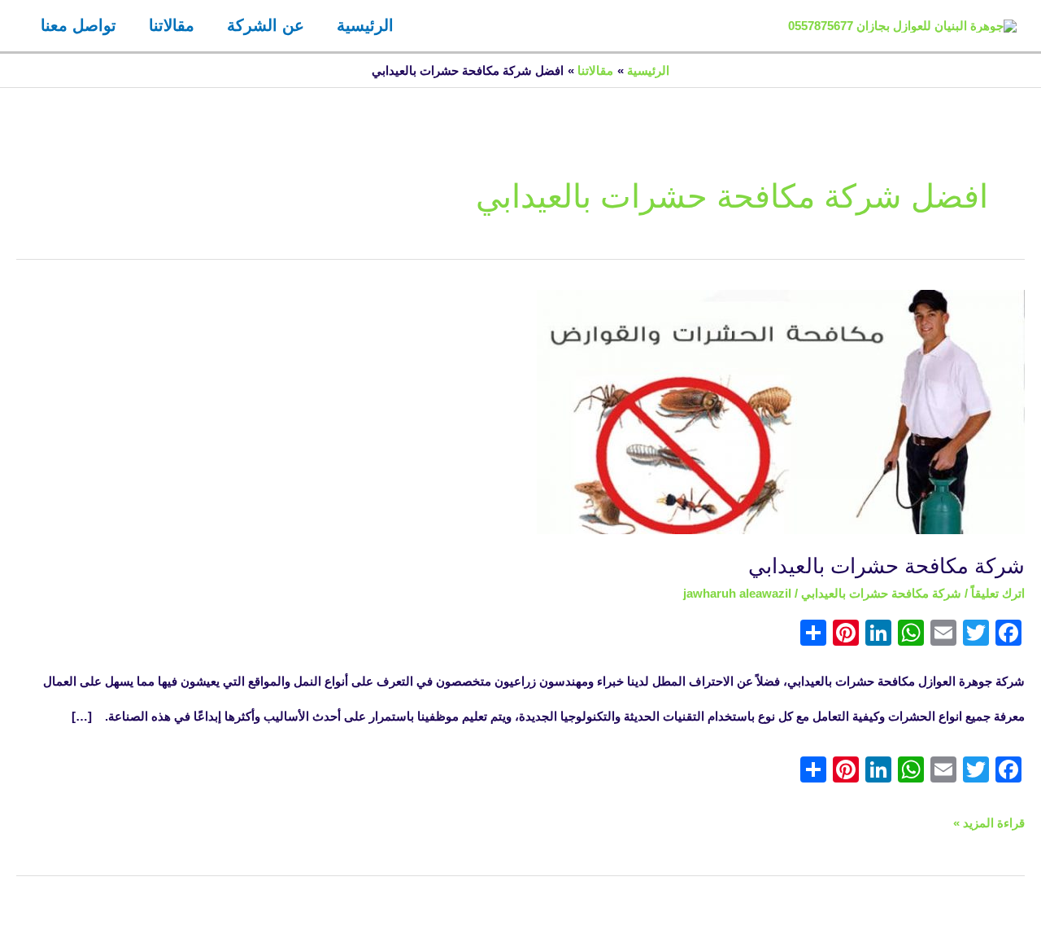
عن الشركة (265, 25)
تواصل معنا (78, 25)
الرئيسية (365, 25)
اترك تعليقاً (998, 593)
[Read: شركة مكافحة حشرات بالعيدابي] (781, 411)
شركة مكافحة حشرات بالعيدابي (886, 566)
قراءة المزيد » (989, 818)
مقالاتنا (171, 25)
